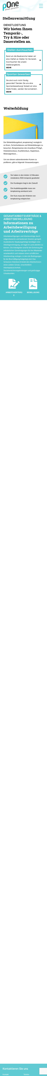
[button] (3, 3)
